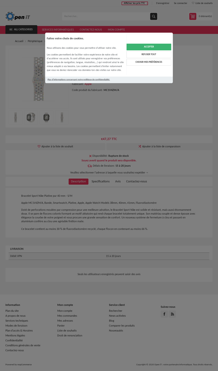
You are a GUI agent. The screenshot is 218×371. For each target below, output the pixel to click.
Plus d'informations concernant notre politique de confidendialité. (79, 80)
